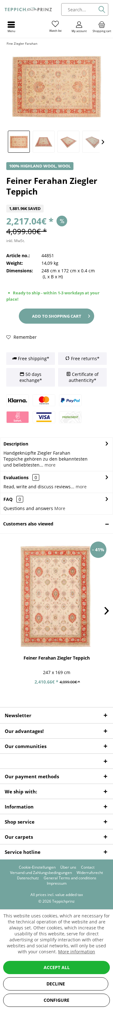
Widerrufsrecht (90, 872)
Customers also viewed (28, 524)
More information (76, 952)
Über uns (68, 867)
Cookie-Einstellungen (37, 867)
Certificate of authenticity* (84, 377)
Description (15, 444)
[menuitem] (101, 27)
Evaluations (16, 477)
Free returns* (85, 358)
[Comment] (56, 200)
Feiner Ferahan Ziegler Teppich (57, 658)
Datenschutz (28, 878)
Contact (87, 867)
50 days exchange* (30, 377)
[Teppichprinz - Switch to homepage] (28, 9)
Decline (55, 984)
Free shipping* (33, 358)
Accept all (57, 967)
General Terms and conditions (70, 878)
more (49, 465)
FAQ (12, 499)
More (59, 508)
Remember (24, 337)
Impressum (57, 883)
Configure (56, 1000)
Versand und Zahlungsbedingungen (41, 872)
